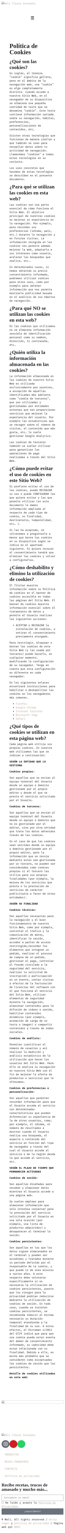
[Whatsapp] (21, 1444)
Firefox (21, 703)
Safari (20, 718)
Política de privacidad (22, 1476)
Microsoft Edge (27, 715)
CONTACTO (11, 1469)
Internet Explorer (29, 711)
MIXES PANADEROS (16, 1461)
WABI (17, 1527)
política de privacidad (31, 1523)
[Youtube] (13, 1444)
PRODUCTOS (12, 1454)
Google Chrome (26, 707)
